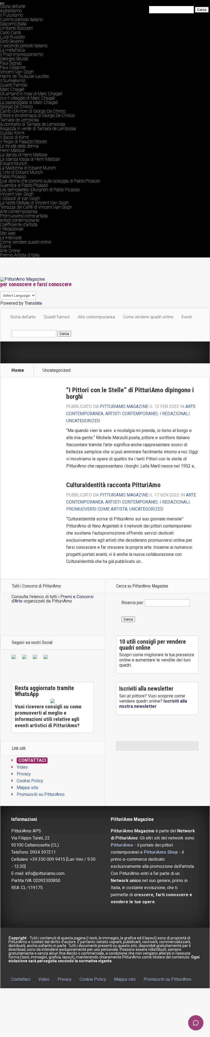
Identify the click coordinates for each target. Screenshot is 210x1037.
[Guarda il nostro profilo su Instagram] (46, 658)
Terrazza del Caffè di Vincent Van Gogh (36, 207)
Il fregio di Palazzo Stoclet (23, 141)
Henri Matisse (12, 150)
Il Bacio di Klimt (14, 137)
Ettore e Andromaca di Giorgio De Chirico (37, 115)
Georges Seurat (14, 58)
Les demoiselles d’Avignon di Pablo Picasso (40, 189)
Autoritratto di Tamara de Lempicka (32, 124)
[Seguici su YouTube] (36, 658)
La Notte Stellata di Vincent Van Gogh (34, 202)
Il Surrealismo (12, 80)
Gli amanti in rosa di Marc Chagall (31, 93)
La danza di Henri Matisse (23, 154)
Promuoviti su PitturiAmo (41, 794)
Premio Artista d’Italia (19, 255)
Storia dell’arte (12, 6)
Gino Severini (12, 41)
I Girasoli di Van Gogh (20, 198)
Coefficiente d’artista (18, 224)
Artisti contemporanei (19, 220)
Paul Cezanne (12, 67)
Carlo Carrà (10, 32)
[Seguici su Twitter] (25, 658)
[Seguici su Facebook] (14, 658)
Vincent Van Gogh (17, 71)
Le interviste (11, 237)
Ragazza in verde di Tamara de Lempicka (38, 128)
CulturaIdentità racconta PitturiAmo (113, 485)
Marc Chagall (12, 89)
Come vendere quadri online (25, 242)
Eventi (5, 246)
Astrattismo (11, 10)
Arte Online (10, 250)
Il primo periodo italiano (21, 19)
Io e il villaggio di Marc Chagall (27, 98)
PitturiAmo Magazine (124, 406)
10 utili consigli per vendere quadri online (152, 644)
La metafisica (12, 50)
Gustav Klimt (12, 133)
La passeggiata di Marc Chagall (29, 102)
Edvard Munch (13, 163)
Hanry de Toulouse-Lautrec (24, 76)
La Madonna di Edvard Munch (28, 167)
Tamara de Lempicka (19, 119)
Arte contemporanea (18, 211)
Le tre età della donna (19, 146)
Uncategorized (83, 420)
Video (22, 767)
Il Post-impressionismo (21, 54)
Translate (33, 303)
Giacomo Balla (13, 23)
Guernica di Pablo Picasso (24, 185)
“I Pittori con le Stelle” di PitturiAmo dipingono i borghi (130, 393)
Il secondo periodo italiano (23, 45)
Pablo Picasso (13, 176)
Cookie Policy (30, 780)
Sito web (8, 233)
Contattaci (32, 760)
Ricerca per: (132, 602)
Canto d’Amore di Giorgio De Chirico (33, 111)
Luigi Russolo (12, 37)
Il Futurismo (11, 15)
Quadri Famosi (13, 85)
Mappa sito (27, 787)
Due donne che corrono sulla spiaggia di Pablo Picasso (50, 181)
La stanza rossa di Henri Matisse (30, 159)
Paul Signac (11, 63)
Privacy (24, 774)
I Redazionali (11, 229)
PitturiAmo (122, 845)
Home (17, 370)
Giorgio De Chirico (16, 106)
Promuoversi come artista (24, 215)
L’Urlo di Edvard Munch (21, 172)
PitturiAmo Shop (161, 852)
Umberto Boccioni (16, 28)
